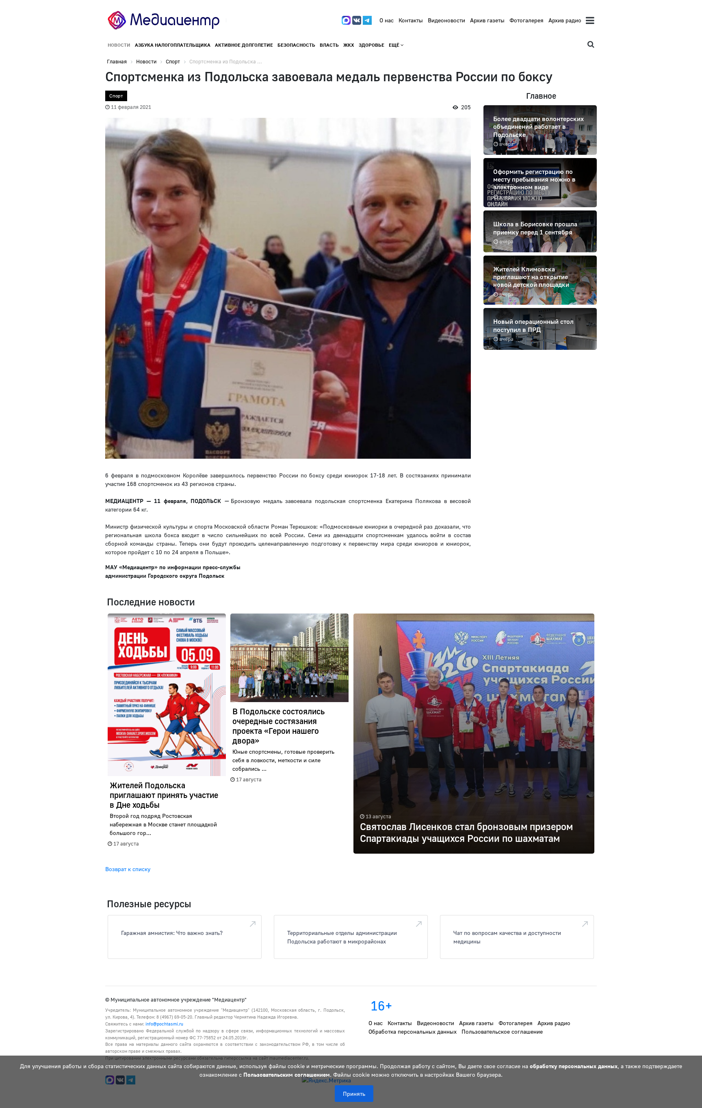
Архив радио (564, 20)
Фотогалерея (526, 20)
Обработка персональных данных (412, 1031)
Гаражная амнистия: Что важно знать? (172, 932)
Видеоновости (446, 20)
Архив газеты (487, 20)
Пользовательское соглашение (502, 1031)
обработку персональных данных (574, 1065)
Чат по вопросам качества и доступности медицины (507, 937)
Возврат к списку (127, 868)
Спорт (116, 96)
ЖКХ (348, 45)
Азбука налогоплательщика (172, 45)
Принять (354, 1093)
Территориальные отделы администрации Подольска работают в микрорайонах (342, 937)
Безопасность (296, 45)
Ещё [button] (395, 45)
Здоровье (371, 45)
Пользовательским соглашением (286, 1074)
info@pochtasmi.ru (164, 1023)
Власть (329, 45)
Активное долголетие (244, 45)
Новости (119, 45)
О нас (386, 20)
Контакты (411, 20)
